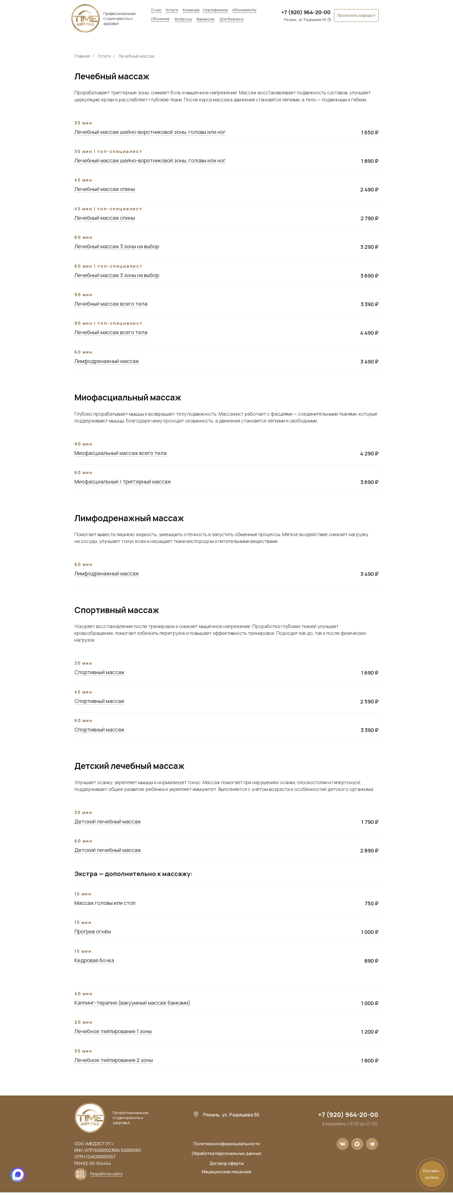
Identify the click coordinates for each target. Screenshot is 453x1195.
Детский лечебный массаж (107, 821)
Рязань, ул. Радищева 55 (305, 19)
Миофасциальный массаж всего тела (120, 452)
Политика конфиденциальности (226, 1144)
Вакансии (205, 19)
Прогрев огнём (92, 931)
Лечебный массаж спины (104, 188)
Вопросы (183, 19)
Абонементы (244, 10)
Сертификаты (215, 10)
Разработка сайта (106, 1173)
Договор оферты (226, 1163)
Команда (191, 10)
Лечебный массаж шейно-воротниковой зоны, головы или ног (150, 131)
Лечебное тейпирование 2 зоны (113, 1060)
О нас (156, 10)
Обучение (160, 18)
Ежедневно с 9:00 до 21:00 (350, 1124)
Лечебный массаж (136, 56)
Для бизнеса (231, 19)
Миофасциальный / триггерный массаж (122, 481)
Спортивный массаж (99, 672)
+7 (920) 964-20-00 (306, 12)
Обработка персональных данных (227, 1153)
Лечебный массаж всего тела (110, 303)
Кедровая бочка (94, 960)
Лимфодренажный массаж (107, 361)
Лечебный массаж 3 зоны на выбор (116, 246)
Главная (82, 56)
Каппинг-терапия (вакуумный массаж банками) (132, 1002)
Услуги (171, 10)
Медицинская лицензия (226, 1172)
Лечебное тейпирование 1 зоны (113, 1031)
